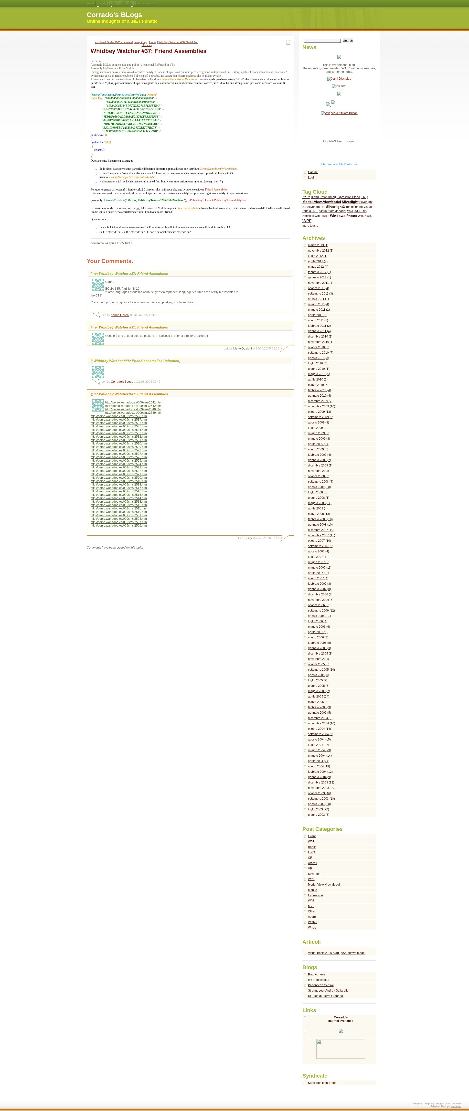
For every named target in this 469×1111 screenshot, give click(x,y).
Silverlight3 (335, 207)
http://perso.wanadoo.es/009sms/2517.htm (119, 488)
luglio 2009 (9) (317, 428)
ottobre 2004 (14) (319, 728)
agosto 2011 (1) (318, 299)
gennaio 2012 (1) (319, 277)
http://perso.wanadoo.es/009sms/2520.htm (119, 477)
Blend (315, 197)
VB (310, 868)
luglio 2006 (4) (317, 621)
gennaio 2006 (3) (319, 648)
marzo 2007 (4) (318, 578)
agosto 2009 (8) (318, 422)
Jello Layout (111, 3)
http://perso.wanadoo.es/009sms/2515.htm (119, 495)
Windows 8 (322, 216)
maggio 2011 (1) (319, 309)
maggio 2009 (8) (319, 438)
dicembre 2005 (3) (320, 653)
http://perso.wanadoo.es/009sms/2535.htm (119, 426)
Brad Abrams (316, 974)
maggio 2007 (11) (319, 567)
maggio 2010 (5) (319, 374)
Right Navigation (132, 3)
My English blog (318, 980)
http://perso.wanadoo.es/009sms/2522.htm (119, 471)
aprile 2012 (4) (318, 261)
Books (312, 847)
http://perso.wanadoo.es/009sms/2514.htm (119, 498)
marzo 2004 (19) (319, 766)
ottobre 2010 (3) (318, 347)
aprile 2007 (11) (318, 573)
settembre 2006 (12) (321, 610)
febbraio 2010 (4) (319, 390)
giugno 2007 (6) (318, 562)
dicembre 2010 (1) (320, 336)
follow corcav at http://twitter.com (339, 164)
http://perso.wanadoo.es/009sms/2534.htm (119, 430)
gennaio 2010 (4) (319, 395)
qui (216, 181)
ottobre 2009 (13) (319, 411)
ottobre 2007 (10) (319, 540)
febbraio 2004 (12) (320, 771)
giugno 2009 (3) (318, 433)
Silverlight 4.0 (316, 207)
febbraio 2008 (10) (320, 519)
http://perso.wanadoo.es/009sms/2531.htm (119, 440)
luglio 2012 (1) (317, 256)
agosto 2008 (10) (319, 487)
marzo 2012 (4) (318, 266)
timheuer (456, 1106)
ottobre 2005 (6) (318, 664)
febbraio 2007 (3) (319, 583)
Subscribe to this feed (322, 1083)
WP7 (311, 900)
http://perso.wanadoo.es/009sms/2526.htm (119, 457)
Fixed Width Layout (120, 3)
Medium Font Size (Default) (98, 3)
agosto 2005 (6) (318, 675)
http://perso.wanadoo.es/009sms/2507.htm (119, 522)
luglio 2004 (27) (318, 745)
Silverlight (350, 202)
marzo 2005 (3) (318, 702)
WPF (306, 221)
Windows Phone (343, 216)
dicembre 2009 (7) (320, 401)
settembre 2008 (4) (320, 481)
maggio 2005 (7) (319, 691)
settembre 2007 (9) (320, 546)
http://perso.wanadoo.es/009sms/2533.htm (119, 433)
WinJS (362, 216)
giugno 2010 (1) (318, 368)
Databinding (328, 197)
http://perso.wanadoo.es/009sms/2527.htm (119, 453)
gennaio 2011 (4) (319, 331)
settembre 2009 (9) (320, 417)
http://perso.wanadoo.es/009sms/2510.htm (119, 512)
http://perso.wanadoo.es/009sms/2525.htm (119, 460)
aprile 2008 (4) (318, 508)
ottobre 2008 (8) (318, 476)
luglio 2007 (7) (317, 557)
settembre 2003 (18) (321, 798)
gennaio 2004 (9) (319, 777)
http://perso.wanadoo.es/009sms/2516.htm (119, 491)
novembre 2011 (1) (320, 283)
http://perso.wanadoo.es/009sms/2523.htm (119, 467)
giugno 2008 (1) (318, 497)
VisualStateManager (332, 211)
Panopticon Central (321, 985)
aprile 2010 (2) (318, 379)
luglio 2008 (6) (317, 492)
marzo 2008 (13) (319, 514)
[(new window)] (339, 1051)
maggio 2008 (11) (319, 503)
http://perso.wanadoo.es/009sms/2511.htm (119, 508)
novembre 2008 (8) (320, 471)
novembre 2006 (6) (320, 600)
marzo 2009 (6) (318, 449)
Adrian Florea (120, 315)
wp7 (370, 216)
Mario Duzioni (242, 348)
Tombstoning (354, 207)
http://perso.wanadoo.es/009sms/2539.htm (133, 412)
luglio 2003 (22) (318, 809)
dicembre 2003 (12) (321, 782)
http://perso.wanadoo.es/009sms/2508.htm (119, 518)
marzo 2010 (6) (318, 385)
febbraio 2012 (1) (319, 272)
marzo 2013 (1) (318, 245)
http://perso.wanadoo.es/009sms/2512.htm (119, 505)
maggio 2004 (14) (320, 755)
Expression (315, 895)
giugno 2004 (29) (319, 750)
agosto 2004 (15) (319, 739)
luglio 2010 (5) (317, 363)
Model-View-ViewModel (321, 202)
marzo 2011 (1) (318, 320)
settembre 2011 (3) (320, 293)
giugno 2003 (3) (318, 814)
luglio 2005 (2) (317, 680)
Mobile (312, 890)
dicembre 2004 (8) (320, 718)
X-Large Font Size (104, 3)
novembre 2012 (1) (320, 250)
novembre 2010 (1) (320, 342)
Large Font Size (101, 3)
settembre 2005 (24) (321, 669)
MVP (311, 906)
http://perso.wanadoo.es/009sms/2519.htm (119, 481)
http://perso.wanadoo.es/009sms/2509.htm (119, 515)
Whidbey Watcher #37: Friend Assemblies (148, 51)
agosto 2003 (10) (319, 804)
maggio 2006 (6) (319, 626)
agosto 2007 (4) (318, 551)
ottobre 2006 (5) (318, 605)
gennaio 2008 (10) (320, 524)
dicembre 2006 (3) (320, 594)
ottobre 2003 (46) (319, 793)
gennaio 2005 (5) (319, 712)
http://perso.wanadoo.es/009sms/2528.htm (119, 450)
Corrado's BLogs (114, 15)
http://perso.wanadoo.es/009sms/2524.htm (119, 464)
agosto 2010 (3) (318, 358)
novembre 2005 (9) (320, 659)
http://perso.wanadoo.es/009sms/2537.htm (119, 419)
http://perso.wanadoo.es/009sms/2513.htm (119, 501)
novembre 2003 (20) (321, 788)
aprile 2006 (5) (318, 632)
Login (312, 177)
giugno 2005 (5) (318, 686)
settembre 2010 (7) (320, 352)
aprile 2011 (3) (317, 315)
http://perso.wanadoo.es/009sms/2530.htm (119, 443)
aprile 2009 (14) (318, 444)
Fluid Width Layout (115, 3)
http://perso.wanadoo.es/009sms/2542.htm (133, 406)
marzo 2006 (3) (318, 637)
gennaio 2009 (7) (319, 460)
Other (311, 911)
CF (310, 857)
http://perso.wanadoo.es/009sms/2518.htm (119, 484)
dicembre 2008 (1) (320, 465)
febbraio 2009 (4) (319, 454)
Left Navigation (127, 3)
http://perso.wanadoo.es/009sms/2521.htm (119, 474)
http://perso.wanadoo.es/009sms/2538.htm (119, 416)
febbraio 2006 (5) (319, 643)
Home (152, 42)
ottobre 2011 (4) (318, 288)
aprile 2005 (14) (318, 696)
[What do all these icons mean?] (90, 3)
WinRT (312, 922)
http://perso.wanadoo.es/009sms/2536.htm (119, 423)
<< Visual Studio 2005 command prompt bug (121, 42)
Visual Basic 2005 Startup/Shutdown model (336, 953)
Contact (313, 172)
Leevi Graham (453, 1103)
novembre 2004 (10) (321, 723)
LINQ (364, 197)
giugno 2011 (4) (318, 304)
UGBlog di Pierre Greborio (325, 996)
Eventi (312, 836)
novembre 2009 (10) (321, 406)
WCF (350, 211)
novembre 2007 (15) (321, 535)
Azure (306, 197)
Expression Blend (348, 197)
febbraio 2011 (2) (319, 326)
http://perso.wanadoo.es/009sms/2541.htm (133, 402)
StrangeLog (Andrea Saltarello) (329, 990)
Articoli (312, 863)
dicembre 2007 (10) (321, 530)
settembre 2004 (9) (320, 734)
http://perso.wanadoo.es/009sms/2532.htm (119, 436)
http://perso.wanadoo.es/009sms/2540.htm (133, 409)
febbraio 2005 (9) (319, 707)
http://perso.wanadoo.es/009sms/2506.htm (119, 525)
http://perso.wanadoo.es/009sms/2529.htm (119, 447)
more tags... (310, 225)
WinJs (312, 927)
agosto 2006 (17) (319, 616)
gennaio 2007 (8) (319, 589)
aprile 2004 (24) (318, 761)
